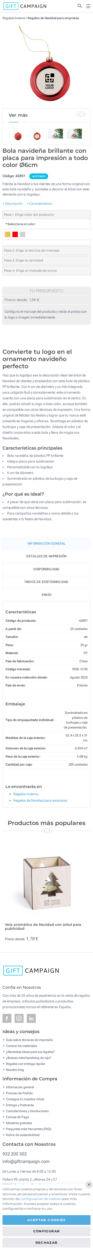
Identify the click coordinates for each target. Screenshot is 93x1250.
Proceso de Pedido (19, 1093)
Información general (20, 1087)
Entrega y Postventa (20, 1105)
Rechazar (46, 1243)
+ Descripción (12, 204)
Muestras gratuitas (19, 1123)
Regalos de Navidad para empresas (53, 18)
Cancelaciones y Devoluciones (27, 1111)
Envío (47, 595)
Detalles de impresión (46, 556)
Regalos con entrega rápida (25, 1063)
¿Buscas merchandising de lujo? (28, 1057)
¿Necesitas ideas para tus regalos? (30, 1051)
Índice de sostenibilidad (46, 582)
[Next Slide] (83, 114)
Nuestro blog (15, 1069)
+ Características (39, 204)
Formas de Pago (17, 1117)
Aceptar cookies (46, 1220)
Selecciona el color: (20, 224)
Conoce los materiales (21, 1045)
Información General (47, 543)
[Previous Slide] (78, 114)
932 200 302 (14, 1153)
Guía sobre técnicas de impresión (29, 1040)
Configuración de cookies (40, 1199)
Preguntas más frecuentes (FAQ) (28, 1129)
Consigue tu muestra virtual (25, 1099)
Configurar (46, 1231)
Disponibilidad (46, 569)
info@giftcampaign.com (26, 1161)
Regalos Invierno (13, 18)
